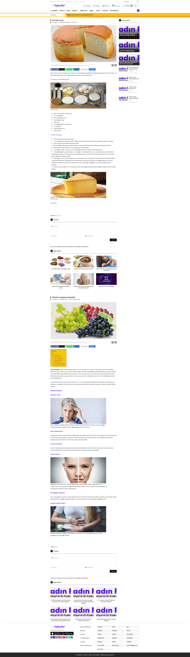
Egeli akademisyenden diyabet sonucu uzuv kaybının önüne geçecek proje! (61, 620)
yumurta (81, 145)
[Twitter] (54, 637)
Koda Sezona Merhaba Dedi (127, 50)
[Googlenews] (67, 637)
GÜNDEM (132, 71)
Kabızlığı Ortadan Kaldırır (60, 365)
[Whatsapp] (69, 637)
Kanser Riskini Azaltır (59, 358)
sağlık (56, 547)
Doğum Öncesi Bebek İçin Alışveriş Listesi (61, 287)
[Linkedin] (59, 637)
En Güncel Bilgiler (96, 655)
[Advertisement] (45, 22)
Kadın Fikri (85, 655)
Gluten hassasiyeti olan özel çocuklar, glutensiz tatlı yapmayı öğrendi (61, 601)
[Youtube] (62, 637)
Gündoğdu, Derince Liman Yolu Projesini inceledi (128, 34)
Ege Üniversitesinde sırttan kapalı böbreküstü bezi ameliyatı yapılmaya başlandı (83, 601)
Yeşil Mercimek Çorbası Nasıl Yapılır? (83, 269)
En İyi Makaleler (79, 655)
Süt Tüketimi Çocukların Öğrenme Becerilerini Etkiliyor (106, 601)
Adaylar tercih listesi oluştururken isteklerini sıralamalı (134, 78)
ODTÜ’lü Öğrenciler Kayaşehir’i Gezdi (133, 68)
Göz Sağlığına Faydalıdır (60, 363)
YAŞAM (131, 81)
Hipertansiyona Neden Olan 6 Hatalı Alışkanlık (106, 620)
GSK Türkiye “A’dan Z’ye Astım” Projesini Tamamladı (83, 620)
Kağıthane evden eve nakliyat (107, 655)
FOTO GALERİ (61, 22)
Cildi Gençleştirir (58, 362)
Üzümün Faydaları (56, 355)
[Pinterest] (64, 637)
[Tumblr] (72, 637)
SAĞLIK (65, 299)
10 (138, 38)
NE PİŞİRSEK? (67, 22)
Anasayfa (55, 22)
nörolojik (83, 450)
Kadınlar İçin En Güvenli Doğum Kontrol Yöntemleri (106, 269)
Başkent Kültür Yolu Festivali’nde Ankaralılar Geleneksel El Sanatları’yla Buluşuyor (128, 64)
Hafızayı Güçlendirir (59, 360)
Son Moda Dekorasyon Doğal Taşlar (60, 269)
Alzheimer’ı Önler (58, 357)
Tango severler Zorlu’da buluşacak (133, 97)
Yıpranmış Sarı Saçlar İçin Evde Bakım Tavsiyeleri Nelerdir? (83, 287)
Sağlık (90, 655)
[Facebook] (51, 637)
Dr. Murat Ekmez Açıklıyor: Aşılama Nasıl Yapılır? (79, 15)
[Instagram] (57, 637)
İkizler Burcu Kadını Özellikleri (106, 286)
